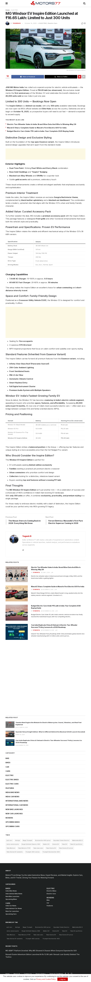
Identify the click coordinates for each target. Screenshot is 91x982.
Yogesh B (17, 23)
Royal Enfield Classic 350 (31, 844)
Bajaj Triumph (27, 840)
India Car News (12, 797)
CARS (8, 771)
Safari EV (46, 844)
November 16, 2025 (48, 630)
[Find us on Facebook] (65, 973)
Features (10, 788)
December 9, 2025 (47, 589)
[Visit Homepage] (45, 3)
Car (7, 767)
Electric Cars (52, 23)
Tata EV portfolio (76, 844)
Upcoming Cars (13, 826)
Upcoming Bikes (13, 822)
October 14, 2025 (31, 23)
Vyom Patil (36, 572)
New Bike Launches (14, 809)
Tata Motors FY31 (24, 848)
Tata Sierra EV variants (15, 852)
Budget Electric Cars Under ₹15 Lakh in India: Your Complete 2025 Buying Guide (40, 131)
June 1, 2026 (46, 572)
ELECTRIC (14, 10)
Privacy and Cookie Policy (45, 979)
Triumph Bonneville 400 (51, 852)
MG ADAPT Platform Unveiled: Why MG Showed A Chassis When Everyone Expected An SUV (41, 951)
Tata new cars (38, 848)
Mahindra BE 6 (77, 840)
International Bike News (17, 801)
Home (8, 10)
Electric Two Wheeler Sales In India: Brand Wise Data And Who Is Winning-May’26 (41, 124)
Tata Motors (11, 848)
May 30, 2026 (21, 734)
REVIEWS (9, 818)
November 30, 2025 (48, 611)
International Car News (17, 805)
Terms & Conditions (56, 974)
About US (17, 974)
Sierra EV (55, 844)
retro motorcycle (13, 844)
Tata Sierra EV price (66, 848)
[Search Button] (84, 3)
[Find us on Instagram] (71, 973)
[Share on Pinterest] (79, 77)
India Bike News (12, 792)
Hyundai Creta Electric (61, 840)
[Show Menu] (7, 3)
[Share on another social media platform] (83, 77)
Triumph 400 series (33, 852)
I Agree (63, 979)
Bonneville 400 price (42, 840)
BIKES (8, 762)
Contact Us (28, 974)
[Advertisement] (45, 154)
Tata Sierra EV (51, 848)
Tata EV (64, 844)
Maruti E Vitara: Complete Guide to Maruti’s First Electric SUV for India (36, 128)
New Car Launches (14, 814)
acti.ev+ (9, 840)
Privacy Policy (40, 974)
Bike (7, 758)
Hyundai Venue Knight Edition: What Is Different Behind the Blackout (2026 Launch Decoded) (50, 732)
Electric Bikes (12, 780)
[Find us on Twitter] (68, 973)
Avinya (17, 840)
